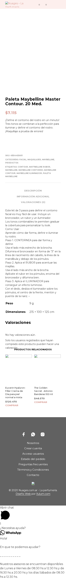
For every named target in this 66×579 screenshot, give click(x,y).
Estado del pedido (33, 459)
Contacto (33, 475)
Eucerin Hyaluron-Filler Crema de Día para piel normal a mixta (15, 392)
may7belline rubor (39, 167)
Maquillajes (34, 159)
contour (23, 167)
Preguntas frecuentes (33, 464)
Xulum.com (43, 494)
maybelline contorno (30, 170)
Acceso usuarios (33, 453)
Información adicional (33, 196)
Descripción (33, 190)
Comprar (11, 405)
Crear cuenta (33, 448)
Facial (22, 159)
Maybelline (48, 159)
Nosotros (33, 443)
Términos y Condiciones (33, 469)
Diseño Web (23, 494)
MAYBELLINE (11, 170)
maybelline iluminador (29, 173)
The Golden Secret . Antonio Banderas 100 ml (43, 391)
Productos (11, 163)
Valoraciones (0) (33, 202)
